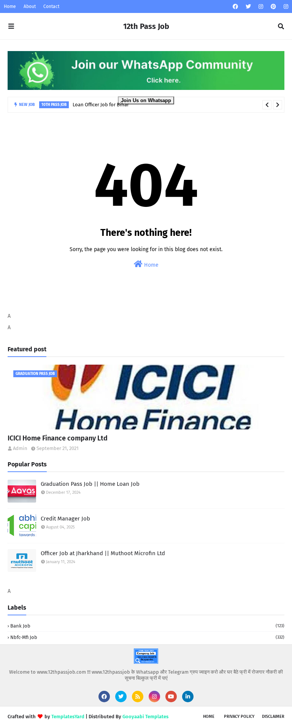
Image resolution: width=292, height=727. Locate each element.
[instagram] (261, 6)
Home (10, 6)
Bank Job (147, 626)
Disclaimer (273, 716)
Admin (20, 448)
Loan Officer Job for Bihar (101, 104)
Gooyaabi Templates (145, 716)
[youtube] (171, 696)
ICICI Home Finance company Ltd (58, 438)
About (30, 6)
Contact (51, 6)
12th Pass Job (146, 26)
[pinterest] (273, 6)
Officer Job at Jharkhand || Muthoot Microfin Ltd (103, 553)
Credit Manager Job (65, 518)
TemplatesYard (67, 716)
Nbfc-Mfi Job (147, 637)
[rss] (137, 696)
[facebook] (235, 6)
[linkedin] (188, 696)
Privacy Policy (239, 716)
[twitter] (248, 6)
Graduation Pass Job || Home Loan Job (90, 483)
